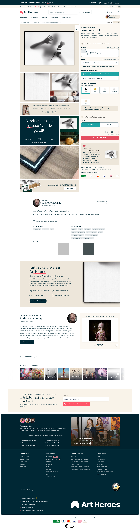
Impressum (96, 517)
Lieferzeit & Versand (53, 443)
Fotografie (87, 229)
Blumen (74, 229)
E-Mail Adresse (67, 396)
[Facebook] (32, 490)
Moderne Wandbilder (98, 229)
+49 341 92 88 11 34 (50, 435)
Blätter (100, 232)
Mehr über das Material (113, 48)
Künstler (44, 17)
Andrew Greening (89, 27)
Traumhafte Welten (77, 238)
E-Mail (113, 17)
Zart (52, 229)
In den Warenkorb (101, 138)
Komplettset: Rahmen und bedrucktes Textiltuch (99, 74)
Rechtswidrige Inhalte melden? (77, 517)
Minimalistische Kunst (78, 232)
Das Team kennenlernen (80, 443)
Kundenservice (113, 16)
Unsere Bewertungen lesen (39, 142)
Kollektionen (34, 17)
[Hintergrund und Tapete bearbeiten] (77, 29)
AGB (56, 517)
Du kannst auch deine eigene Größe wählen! (98, 66)
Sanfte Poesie (89, 238)
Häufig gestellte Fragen (29, 440)
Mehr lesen (102, 204)
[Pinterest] (30, 490)
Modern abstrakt (91, 232)
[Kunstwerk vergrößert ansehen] (77, 26)
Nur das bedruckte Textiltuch (93, 78)
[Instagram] (27, 490)
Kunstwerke (23, 17)
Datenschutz (89, 517)
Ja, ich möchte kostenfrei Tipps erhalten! (76, 404)
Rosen (80, 229)
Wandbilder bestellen (53, 440)
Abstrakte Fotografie (78, 235)
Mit (110, 124)
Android (54, 112)
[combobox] (63, 12)
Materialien (54, 17)
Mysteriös (45, 229)
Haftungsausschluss (63, 517)
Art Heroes (101, 454)
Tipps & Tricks (66, 17)
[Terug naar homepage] (29, 12)
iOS (48, 112)
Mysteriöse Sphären (91, 235)
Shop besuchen (101, 201)
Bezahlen (25, 443)
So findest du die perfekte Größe (110, 59)
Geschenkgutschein (53, 445)
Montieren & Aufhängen (29, 445)
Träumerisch (37, 229)
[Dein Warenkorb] (118, 12)
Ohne (91, 124)
